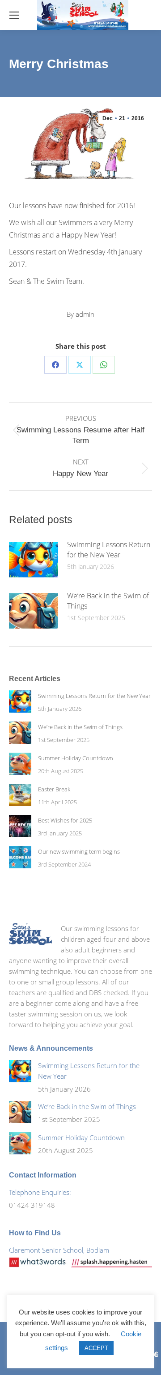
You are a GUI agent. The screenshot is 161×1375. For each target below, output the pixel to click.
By (80, 314)
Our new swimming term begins (79, 851)
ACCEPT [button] (96, 1348)
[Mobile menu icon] (14, 15)
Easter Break (54, 789)
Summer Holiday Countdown (75, 758)
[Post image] (33, 559)
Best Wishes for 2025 (65, 820)
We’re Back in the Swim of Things (108, 601)
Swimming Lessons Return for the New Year (108, 550)
